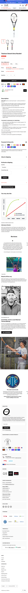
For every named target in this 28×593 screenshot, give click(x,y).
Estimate (5, 177)
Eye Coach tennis (6, 531)
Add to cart (14, 80)
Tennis (2, 557)
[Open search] (20, 5)
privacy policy (8, 430)
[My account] (23, 5)
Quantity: (3, 75)
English (3, 586)
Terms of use (3, 575)
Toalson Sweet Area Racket (8, 536)
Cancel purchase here (5, 579)
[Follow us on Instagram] (6, 507)
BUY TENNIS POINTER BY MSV (14, 355)
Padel (2, 559)
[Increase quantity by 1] (14, 75)
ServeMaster (5, 534)
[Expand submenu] (2, 5)
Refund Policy (4, 577)
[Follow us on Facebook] (3, 507)
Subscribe (6, 427)
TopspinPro (5, 532)
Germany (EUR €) (12, 586)
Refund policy (4, 182)
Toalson (3, 58)
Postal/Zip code (4, 170)
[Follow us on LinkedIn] (11, 507)
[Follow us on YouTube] (8, 507)
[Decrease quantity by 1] (7, 75)
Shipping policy (4, 573)
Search (2, 571)
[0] (25, 5)
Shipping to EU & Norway (15, 0)
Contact (2, 568)
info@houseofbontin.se (9, 484)
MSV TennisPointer (6, 538)
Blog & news (3, 569)
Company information (5, 580)
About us (3, 566)
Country (3, 164)
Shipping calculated (15, 68)
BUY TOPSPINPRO (6, 332)
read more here (18, 457)
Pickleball (3, 561)
